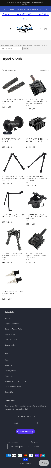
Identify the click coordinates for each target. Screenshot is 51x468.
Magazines (9, 376)
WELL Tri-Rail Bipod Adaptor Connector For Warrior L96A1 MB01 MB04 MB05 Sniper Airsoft (37, 101)
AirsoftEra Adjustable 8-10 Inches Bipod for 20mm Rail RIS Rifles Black (13, 177)
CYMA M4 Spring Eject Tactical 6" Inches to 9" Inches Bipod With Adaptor (12, 255)
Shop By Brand (10, 370)
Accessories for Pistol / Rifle (15, 381)
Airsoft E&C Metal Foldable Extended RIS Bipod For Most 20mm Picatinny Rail (37, 178)
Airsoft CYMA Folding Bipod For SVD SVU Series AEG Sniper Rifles (13, 216)
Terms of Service (11, 340)
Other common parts (13, 387)
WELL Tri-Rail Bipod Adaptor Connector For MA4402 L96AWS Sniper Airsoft (36, 255)
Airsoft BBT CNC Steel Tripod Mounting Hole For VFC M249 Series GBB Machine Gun (13, 140)
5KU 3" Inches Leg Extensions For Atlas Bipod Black (12, 100)
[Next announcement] (46, 9)
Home (7, 360)
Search (7, 318)
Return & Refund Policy (13, 329)
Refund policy (10, 345)
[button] (4, 28)
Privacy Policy (10, 334)
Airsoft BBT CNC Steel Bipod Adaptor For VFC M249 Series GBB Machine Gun (36, 216)
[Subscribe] (37, 423)
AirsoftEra (28, 463)
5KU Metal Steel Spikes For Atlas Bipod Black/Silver (12, 292)
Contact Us (9, 392)
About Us (8, 365)
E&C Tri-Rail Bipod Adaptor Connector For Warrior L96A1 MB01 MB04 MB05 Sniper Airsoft (37, 140)
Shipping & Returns (12, 324)
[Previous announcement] (4, 9)
